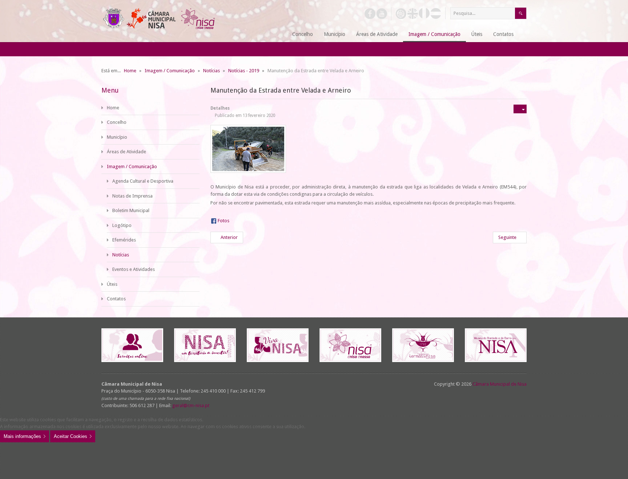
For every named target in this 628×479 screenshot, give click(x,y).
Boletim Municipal (130, 210)
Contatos (116, 298)
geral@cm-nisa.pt (190, 405)
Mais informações (22, 436)
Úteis (112, 284)
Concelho (116, 122)
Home (113, 107)
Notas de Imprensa (132, 196)
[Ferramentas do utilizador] (520, 109)
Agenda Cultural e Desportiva (142, 181)
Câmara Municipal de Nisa (499, 384)
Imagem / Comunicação (132, 166)
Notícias (120, 254)
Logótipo (122, 225)
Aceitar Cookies (70, 436)
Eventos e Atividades (133, 269)
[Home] (278, 34)
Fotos (223, 220)
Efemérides (124, 240)
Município (117, 137)
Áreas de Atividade (126, 151)
